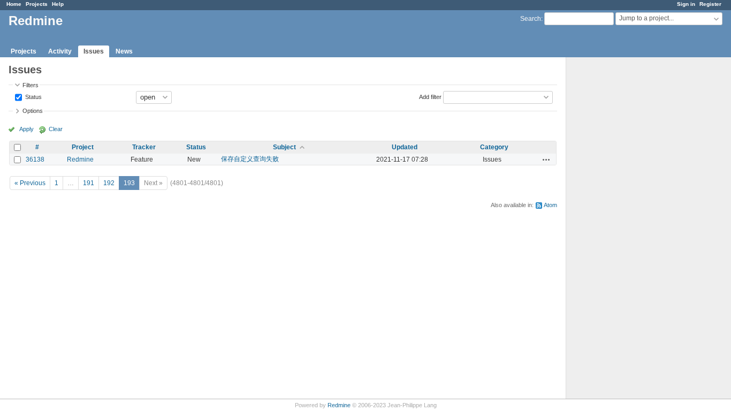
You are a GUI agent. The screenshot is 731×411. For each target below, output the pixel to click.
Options (32, 111)
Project (83, 147)
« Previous (29, 183)
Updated (404, 147)
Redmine (80, 159)
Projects (37, 4)
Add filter (430, 96)
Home (13, 4)
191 (88, 183)
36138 (35, 159)
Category (494, 147)
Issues (93, 51)
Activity (60, 51)
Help (58, 4)
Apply (26, 129)
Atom (550, 205)
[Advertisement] (620, 225)
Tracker (144, 147)
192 (109, 183)
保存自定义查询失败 (250, 159)
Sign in (686, 4)
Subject (284, 147)
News (124, 51)
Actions (546, 159)
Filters (30, 85)
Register (710, 4)
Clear (56, 129)
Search (530, 18)
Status (33, 96)
